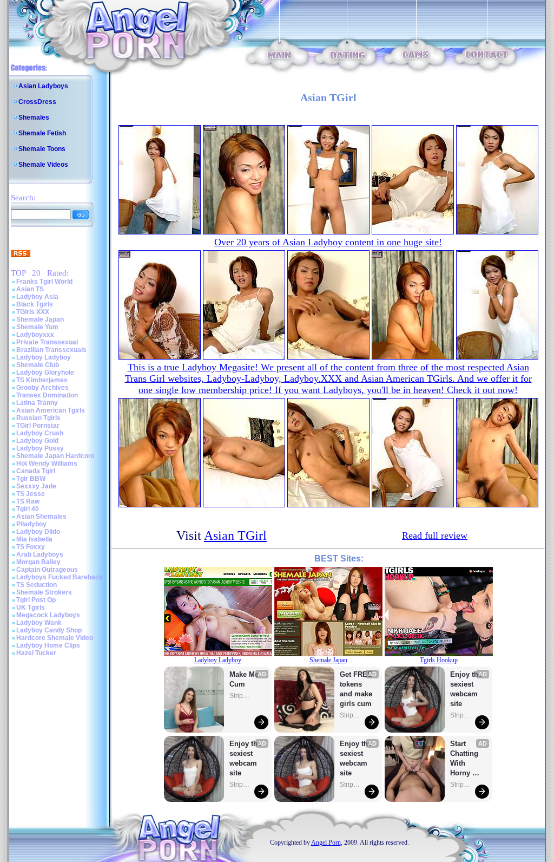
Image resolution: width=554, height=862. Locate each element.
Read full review (434, 535)
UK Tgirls (30, 607)
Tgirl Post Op (36, 600)
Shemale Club (37, 365)
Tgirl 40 (27, 509)
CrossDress (37, 102)
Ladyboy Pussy (40, 448)
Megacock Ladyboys (48, 615)
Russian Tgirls (38, 418)
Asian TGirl (235, 535)
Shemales (33, 117)
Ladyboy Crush (39, 433)
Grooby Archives (42, 387)
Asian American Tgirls (50, 410)
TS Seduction (36, 585)
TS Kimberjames (42, 380)
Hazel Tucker (36, 653)
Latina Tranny (37, 403)
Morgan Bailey (38, 562)
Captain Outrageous (47, 569)
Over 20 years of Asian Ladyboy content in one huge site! (328, 242)
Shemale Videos (43, 164)
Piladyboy (31, 524)
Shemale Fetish (42, 133)
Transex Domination (47, 395)
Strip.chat (240, 696)
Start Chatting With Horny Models (465, 759)
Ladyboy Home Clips (48, 645)
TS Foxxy (30, 547)
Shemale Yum (37, 327)
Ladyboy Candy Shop (49, 630)
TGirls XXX (32, 312)
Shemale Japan (40, 319)
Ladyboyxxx (35, 334)
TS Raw (27, 501)
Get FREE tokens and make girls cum (356, 689)
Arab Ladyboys (39, 554)
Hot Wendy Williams (46, 463)
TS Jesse (30, 494)
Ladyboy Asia (37, 297)
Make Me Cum (245, 679)
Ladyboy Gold (37, 441)
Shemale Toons (41, 149)
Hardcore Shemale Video (54, 638)
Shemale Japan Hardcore (55, 456)
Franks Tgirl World (44, 281)
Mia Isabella (34, 539)
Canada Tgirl (35, 471)
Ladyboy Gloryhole (45, 372)
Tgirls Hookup (439, 660)
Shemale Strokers (44, 592)
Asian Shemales (41, 516)
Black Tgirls (34, 304)
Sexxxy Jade (36, 486)
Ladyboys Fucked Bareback (59, 577)
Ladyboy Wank (39, 622)
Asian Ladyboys (43, 86)
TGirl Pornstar (38, 425)
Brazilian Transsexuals (51, 350)
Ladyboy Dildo (38, 532)
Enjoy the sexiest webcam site (245, 758)
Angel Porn (326, 842)
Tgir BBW (30, 478)
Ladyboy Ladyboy (43, 357)
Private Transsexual (47, 342)
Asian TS (30, 289)
